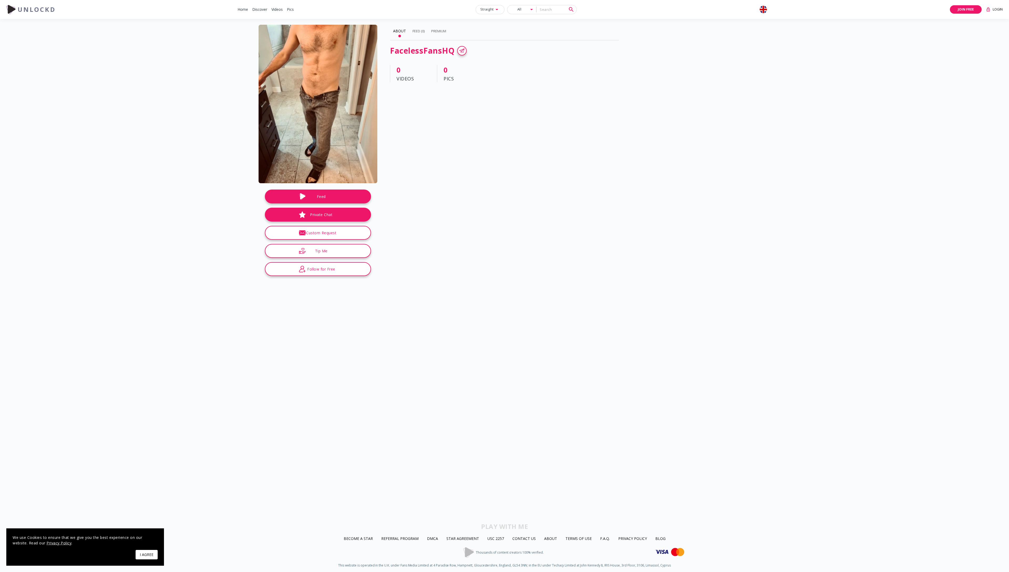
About (550, 539)
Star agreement (462, 539)
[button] (242, 9)
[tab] (399, 31)
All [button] (519, 9)
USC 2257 (495, 539)
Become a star (358, 539)
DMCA (432, 539)
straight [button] (487, 9)
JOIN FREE (966, 9)
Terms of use (578, 539)
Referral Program (400, 539)
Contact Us (524, 539)
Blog (660, 539)
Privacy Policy (632, 539)
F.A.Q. (605, 539)
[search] (571, 9)
